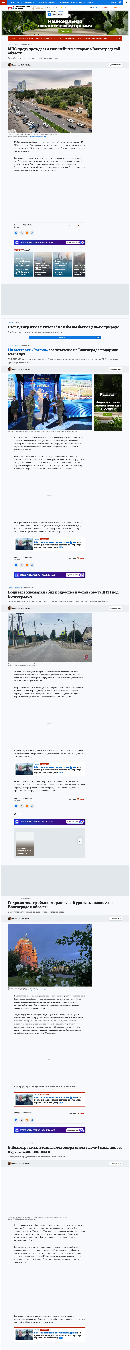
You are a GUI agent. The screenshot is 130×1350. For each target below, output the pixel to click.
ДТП (19, 818)
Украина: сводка (52, 38)
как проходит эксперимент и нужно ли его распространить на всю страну (58, 549)
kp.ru (82, 226)
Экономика (67, 2)
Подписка (116, 7)
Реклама (104, 7)
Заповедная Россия (88, 38)
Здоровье (93, 2)
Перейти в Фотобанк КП (38, 136)
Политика (44, 2)
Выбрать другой (57, 14)
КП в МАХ (63, 38)
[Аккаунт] (126, 2)
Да (49, 14)
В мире (77, 2)
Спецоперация (31, 2)
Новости (21, 38)
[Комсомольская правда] (19, 7)
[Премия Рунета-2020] (37, 7)
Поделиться (116, 65)
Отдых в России (73, 38)
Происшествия (101, 38)
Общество (55, 2)
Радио (94, 7)
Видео (20, 2)
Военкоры (40, 38)
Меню (3, 2)
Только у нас (30, 38)
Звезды (85, 2)
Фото (13, 2)
